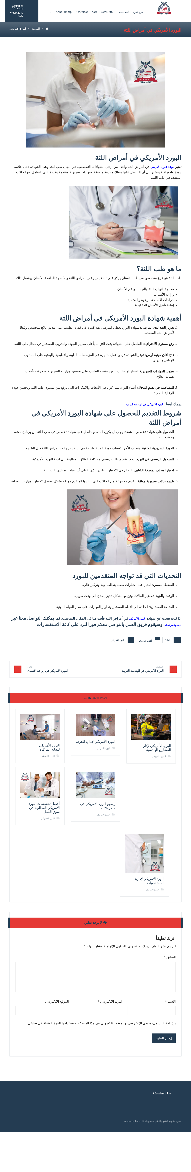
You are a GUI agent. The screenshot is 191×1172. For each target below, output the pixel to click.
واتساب (168, 625)
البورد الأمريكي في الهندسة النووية (145, 404)
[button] (50, 12)
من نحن (138, 11)
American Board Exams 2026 (95, 11)
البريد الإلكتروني (110, 1001)
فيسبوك (177, 625)
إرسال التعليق (164, 1038)
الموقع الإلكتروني (57, 1001)
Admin (168, 640)
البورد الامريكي (117, 640)
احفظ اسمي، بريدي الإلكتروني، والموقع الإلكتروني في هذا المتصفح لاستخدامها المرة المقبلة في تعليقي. (98, 1023)
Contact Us (162, 1093)
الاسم (170, 1001)
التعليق (170, 957)
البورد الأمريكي (137, 618)
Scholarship (64, 11)
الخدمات (124, 11)
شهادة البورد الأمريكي (162, 167)
